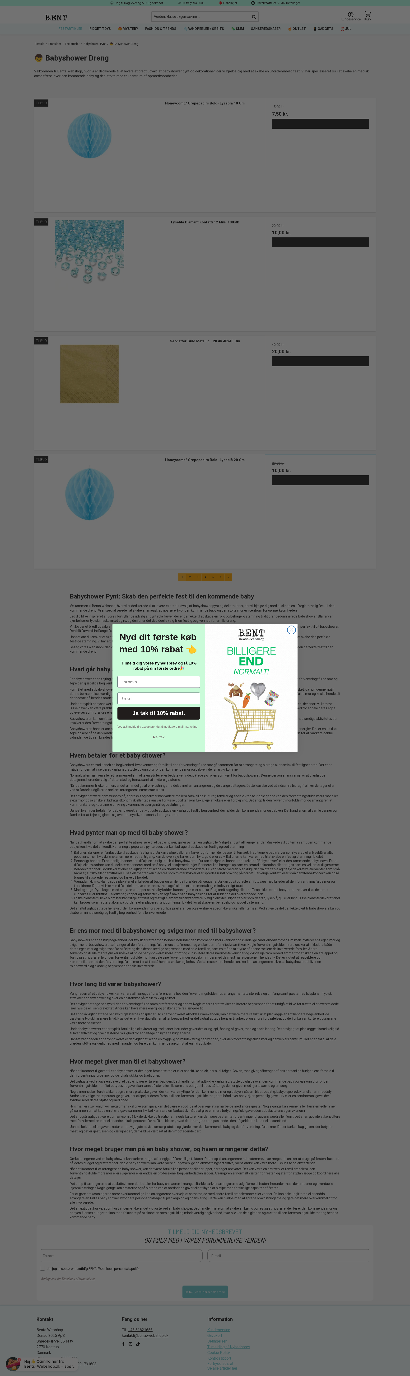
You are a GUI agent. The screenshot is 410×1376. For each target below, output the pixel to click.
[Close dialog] (291, 630)
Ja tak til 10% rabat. (158, 713)
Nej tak (158, 737)
